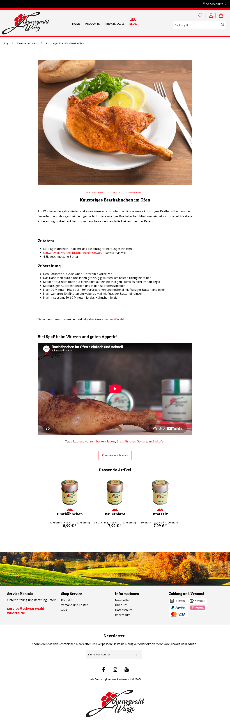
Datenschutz (123, 610)
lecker (111, 441)
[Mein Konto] (212, 15)
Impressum (122, 615)
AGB (64, 610)
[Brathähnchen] (70, 492)
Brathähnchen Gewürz (132, 441)
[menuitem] (76, 22)
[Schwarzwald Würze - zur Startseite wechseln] (25, 23)
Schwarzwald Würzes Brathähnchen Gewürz (72, 253)
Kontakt (66, 600)
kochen (78, 441)
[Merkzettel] (200, 15)
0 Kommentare (133, 192)
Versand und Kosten (74, 605)
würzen (89, 441)
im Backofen (156, 441)
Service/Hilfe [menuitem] (215, 4)
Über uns (121, 605)
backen (101, 441)
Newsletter (122, 600)
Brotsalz (160, 514)
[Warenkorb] (222, 15)
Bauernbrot (115, 514)
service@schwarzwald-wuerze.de (26, 610)
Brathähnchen (70, 514)
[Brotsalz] (160, 492)
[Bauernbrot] (115, 492)
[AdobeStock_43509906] (115, 123)
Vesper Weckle (113, 319)
